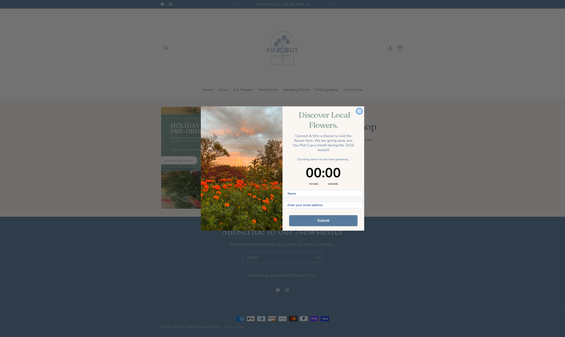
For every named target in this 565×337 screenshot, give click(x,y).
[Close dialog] (359, 111)
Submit (323, 220)
